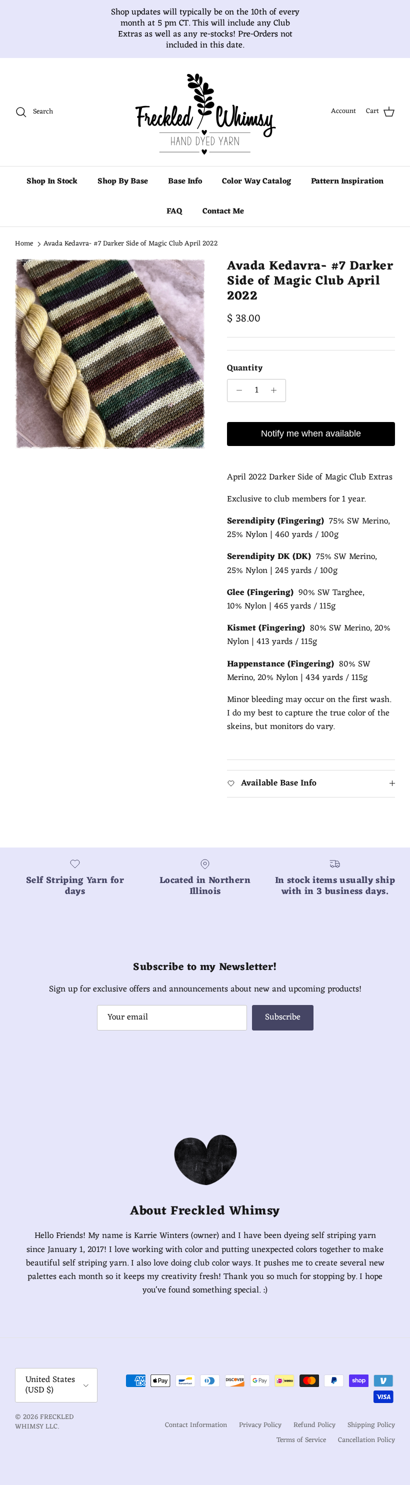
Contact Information (196, 1436)
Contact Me (223, 223)
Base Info (185, 193)
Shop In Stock (52, 193)
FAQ (174, 223)
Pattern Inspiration (347, 193)
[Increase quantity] (277, 401)
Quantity (244, 380)
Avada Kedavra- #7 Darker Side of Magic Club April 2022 (131, 254)
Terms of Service (301, 1451)
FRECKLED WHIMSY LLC (44, 1433)
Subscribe (282, 1028)
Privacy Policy (260, 1436)
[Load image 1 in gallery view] (110, 365)
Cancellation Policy (366, 1451)
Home (24, 254)
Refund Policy (315, 1436)
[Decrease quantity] (237, 401)
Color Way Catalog (256, 193)
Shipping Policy (371, 1436)
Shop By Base (123, 193)
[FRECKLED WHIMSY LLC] (205, 123)
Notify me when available (311, 445)
